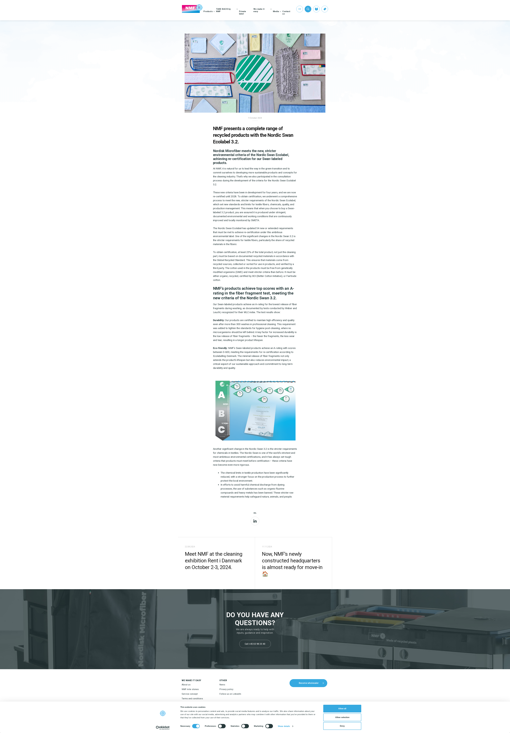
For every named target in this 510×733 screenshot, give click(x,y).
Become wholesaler (309, 683)
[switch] (222, 726)
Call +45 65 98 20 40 (255, 644)
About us (186, 684)
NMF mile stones (190, 689)
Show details (284, 726)
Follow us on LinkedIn (230, 694)
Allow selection (342, 717)
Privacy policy (226, 689)
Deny (342, 726)
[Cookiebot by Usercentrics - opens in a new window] (162, 728)
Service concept (190, 694)
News (222, 684)
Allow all (342, 708)
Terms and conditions (192, 698)
